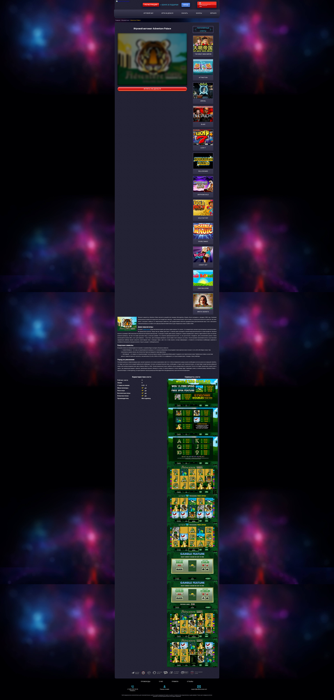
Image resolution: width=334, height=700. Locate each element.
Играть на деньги (152, 89)
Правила (175, 681)
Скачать (184, 13)
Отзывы (190, 681)
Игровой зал (148, 13)
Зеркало (213, 13)
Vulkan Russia (146, 329)
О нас (161, 681)
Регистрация (151, 5)
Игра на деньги (167, 13)
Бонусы (199, 13)
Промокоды (145, 681)
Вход (185, 5)
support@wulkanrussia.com (199, 689)
